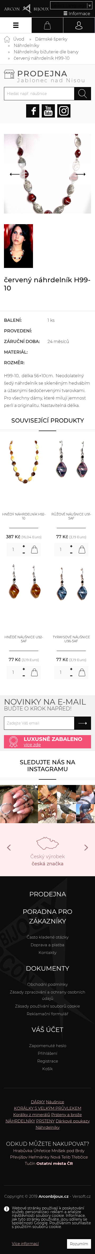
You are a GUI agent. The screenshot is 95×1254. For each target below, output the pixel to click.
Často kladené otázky (48, 937)
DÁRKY (38, 1101)
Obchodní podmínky (47, 984)
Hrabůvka (22, 1150)
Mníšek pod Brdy (67, 1150)
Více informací (25, 1244)
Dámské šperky (51, 39)
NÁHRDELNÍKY (20, 1120)
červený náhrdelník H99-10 (42, 58)
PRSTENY (45, 1120)
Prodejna (51, 76)
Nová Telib (60, 1157)
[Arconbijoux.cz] (26, 9)
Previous (9, 849)
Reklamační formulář (47, 1013)
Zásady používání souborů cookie (47, 1006)
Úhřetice (42, 1150)
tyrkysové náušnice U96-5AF (71, 639)
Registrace (47, 1061)
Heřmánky (38, 1157)
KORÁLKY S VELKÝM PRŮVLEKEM (47, 1108)
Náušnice (55, 1101)
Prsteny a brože (66, 1114)
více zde (32, 744)
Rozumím (79, 1244)
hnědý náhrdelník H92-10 (24, 516)
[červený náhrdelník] (18, 246)
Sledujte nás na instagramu (47, 766)
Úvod (18, 39)
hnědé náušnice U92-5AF (23, 639)
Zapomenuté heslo (47, 1045)
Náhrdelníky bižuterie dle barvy (46, 51)
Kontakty (47, 952)
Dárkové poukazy (73, 1120)
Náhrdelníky (26, 45)
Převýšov (18, 1157)
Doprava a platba (47, 944)
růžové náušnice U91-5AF (71, 516)
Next (85, 849)
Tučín (30, 1163)
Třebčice (80, 1157)
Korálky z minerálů (31, 1114)
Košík (47, 1068)
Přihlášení (47, 1053)
